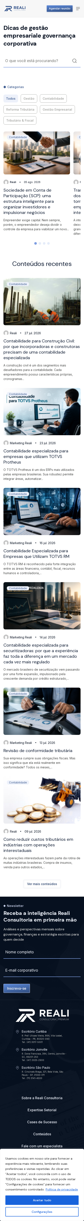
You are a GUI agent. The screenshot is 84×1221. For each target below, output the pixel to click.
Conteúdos (42, 1134)
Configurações (42, 1212)
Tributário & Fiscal (20, 120)
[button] (35, 243)
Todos (11, 98)
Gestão (28, 98)
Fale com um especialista (42, 1146)
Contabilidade (53, 98)
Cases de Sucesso (42, 1122)
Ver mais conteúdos (42, 884)
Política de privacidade (62, 1189)
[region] (42, 1185)
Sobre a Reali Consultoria (42, 1098)
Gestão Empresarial (57, 109)
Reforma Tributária (20, 109)
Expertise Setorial (42, 1110)
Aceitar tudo (42, 1200)
